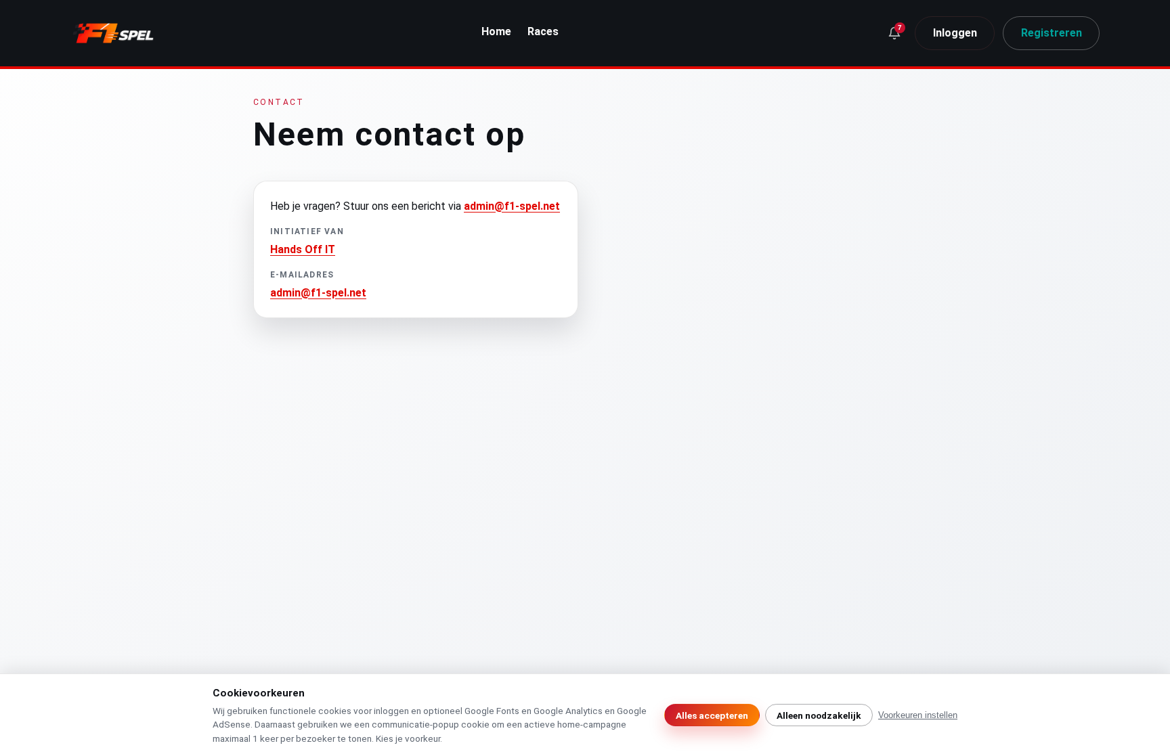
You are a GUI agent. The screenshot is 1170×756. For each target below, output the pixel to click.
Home (496, 31)
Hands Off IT (302, 249)
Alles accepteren (712, 715)
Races (543, 31)
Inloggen (955, 32)
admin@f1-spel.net (512, 206)
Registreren (1051, 32)
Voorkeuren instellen (917, 715)
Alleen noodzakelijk (819, 715)
